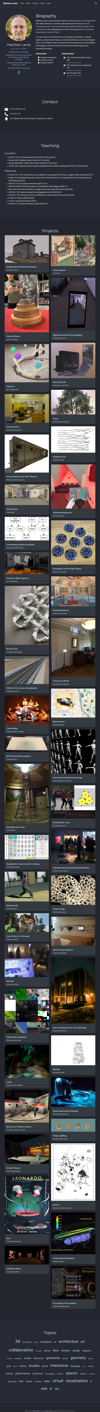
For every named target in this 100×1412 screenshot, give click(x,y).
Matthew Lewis (10, 3)
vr (91, 1381)
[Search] (96, 3)
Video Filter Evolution (16, 1037)
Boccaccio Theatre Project (18, 1127)
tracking (38, 1381)
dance (47, 1350)
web (44, 1389)
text (21, 1381)
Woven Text (12, 649)
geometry (78, 1358)
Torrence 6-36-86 (61, 681)
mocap (90, 1366)
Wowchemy (36, 1411)
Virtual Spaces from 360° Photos (21, 477)
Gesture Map (59, 909)
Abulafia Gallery (13, 1269)
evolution (18, 1358)
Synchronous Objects (63, 950)
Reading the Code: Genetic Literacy (23, 864)
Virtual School (12, 427)
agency (36, 1342)
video (47, 1381)
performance (22, 1373)
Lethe (9, 1082)
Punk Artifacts (13, 336)
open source (49, 1411)
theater (29, 1381)
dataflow (65, 1350)
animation (46, 1341)
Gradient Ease (59, 457)
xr (51, 1389)
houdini (34, 1366)
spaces (71, 1373)
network (9, 1373)
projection (38, 1373)
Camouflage (12, 728)
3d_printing (26, 1342)
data (56, 1350)
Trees (55, 419)
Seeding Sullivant (61, 610)
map (84, 1366)
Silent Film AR (59, 382)
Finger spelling (60, 1136)
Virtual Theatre (13, 1168)
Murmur (10, 981)
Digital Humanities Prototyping (67, 335)
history (22, 1366)
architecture (68, 1341)
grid (9, 1366)
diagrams (86, 1350)
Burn (8, 1238)
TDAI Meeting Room (62, 513)
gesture (90, 1358)
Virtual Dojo (11, 509)
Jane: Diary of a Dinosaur (18, 936)
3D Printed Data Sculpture (18, 756)
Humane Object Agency (17, 578)
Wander (56, 1069)
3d (17, 1341)
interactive (59, 1365)
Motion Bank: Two (61, 822)
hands (15, 1366)
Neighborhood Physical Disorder (21, 267)
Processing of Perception (65, 1303)
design (76, 1350)
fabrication (38, 1358)
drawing (9, 1358)
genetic (65, 1358)
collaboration (21, 1350)
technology (12, 1381)
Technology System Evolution (20, 545)
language (75, 1366)
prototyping (49, 1374)
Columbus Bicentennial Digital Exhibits (71, 868)
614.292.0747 (15, 114)
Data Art (10, 386)
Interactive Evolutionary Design (67, 778)
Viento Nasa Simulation (64, 1258)
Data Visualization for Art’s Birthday (69, 1028)
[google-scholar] (18, 73)
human (45, 1366)
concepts (39, 1351)
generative (53, 1358)
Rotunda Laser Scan (15, 827)
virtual (57, 1381)
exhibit (27, 1358)
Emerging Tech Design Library (67, 569)
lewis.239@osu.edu (17, 109)
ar (55, 1342)
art (83, 1342)
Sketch (56, 1205)
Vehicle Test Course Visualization (21, 688)
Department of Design (81, 21)
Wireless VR (12, 906)
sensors (60, 1374)
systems (83, 1374)
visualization (77, 1381)
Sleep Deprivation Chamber (66, 1111)
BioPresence (59, 722)
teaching (91, 1374)
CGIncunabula (59, 270)
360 (57, 1388)
